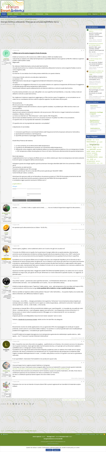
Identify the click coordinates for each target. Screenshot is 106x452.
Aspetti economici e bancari (95, 41)
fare (94, 139)
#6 (83, 341)
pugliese (4, 24)
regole (98, 163)
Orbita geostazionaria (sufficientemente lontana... (7, 296)
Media (23, 14)
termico (98, 161)
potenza (89, 153)
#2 (83, 205)
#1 (83, 50)
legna (94, 147)
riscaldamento (92, 157)
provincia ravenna (7, 221)
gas (98, 142)
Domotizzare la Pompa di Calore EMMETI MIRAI (96, 87)
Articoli (10, 14)
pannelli (93, 149)
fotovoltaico (91, 142)
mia (98, 147)
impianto (94, 144)
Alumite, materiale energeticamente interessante (27, 369)
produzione (90, 155)
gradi (101, 142)
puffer (96, 155)
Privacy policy (92, 434)
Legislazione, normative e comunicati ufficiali (95, 55)
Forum (4, 14)
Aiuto (97, 434)
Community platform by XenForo (53, 441)
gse (88, 145)
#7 (83, 362)
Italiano (6, 434)
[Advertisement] (42, 36)
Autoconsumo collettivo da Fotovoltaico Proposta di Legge (96, 72)
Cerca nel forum (13, 16)
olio (88, 149)
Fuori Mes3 (8, 396)
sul (95, 159)
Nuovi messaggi (4, 16)
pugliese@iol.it (16, 184)
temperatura (91, 161)
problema (94, 153)
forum (97, 139)
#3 (83, 224)
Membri (30, 14)
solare (101, 157)
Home (101, 434)
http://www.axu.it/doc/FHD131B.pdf (58, 369)
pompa (98, 151)
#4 (83, 245)
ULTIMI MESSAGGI (92, 27)
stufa (91, 159)
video (101, 163)
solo (88, 159)
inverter (89, 147)
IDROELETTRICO (92, 68)
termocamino (91, 163)
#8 (83, 381)
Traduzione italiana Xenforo (53, 443)
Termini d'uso (84, 434)
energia (89, 140)
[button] (19, 14)
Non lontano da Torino (7, 241)
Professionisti (39, 14)
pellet (88, 151)
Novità (16, 14)
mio (101, 147)
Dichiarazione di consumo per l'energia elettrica (96, 44)
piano (93, 151)
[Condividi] (81, 50)
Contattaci (78, 434)
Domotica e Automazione (95, 98)
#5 (83, 278)
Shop (46, 14)
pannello (99, 149)
